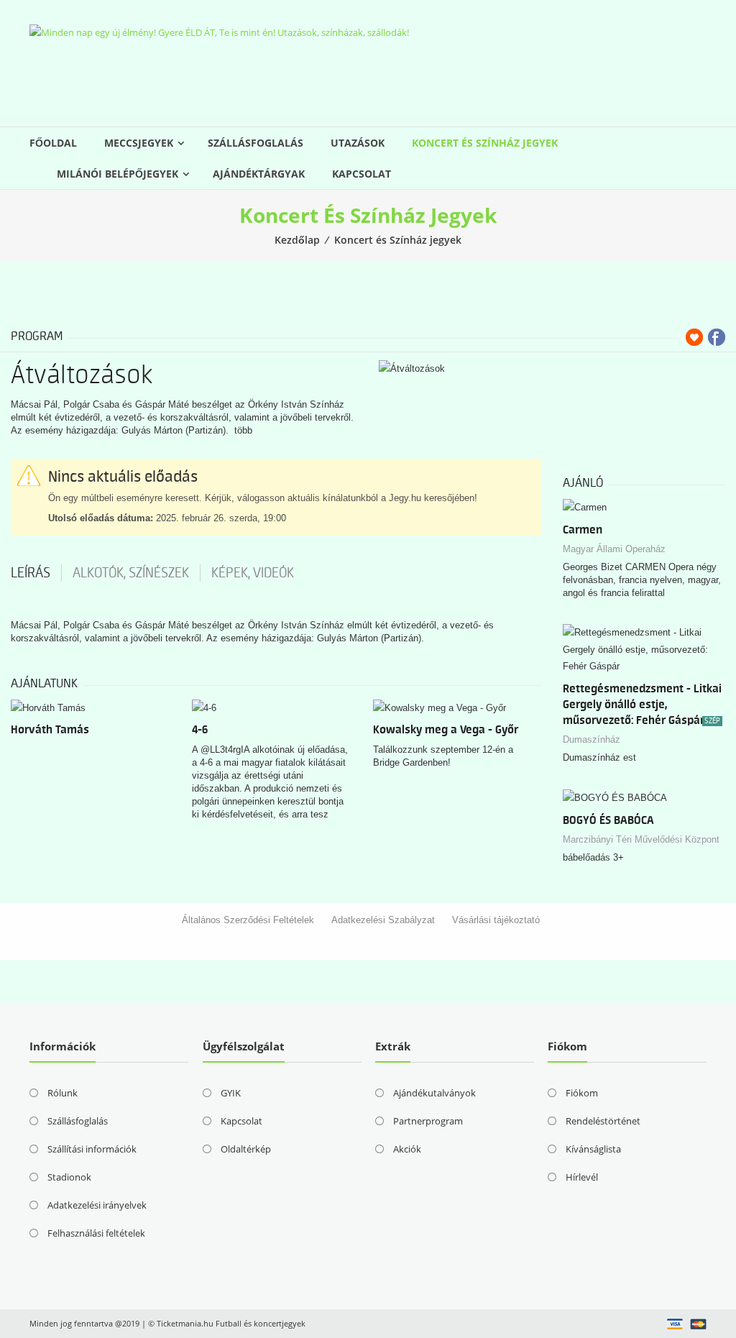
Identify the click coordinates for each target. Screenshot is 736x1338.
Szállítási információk (92, 1148)
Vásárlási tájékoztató (496, 920)
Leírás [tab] (30, 573)
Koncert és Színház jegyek (485, 143)
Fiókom (582, 1092)
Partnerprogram (428, 1120)
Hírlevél (582, 1176)
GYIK (231, 1092)
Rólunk (62, 1092)
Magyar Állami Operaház (614, 549)
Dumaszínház (591, 739)
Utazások (358, 143)
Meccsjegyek (138, 143)
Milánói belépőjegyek (117, 173)
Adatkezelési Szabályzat (383, 920)
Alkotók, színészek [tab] (131, 573)
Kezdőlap (297, 240)
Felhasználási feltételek (96, 1233)
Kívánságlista (593, 1148)
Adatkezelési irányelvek (97, 1205)
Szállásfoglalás (255, 143)
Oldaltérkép (246, 1148)
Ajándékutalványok (434, 1092)
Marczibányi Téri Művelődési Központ (641, 839)
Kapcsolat (361, 173)
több (243, 430)
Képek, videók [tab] (252, 573)
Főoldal (53, 143)
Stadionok (69, 1176)
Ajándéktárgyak (259, 173)
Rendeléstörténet (603, 1120)
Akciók (407, 1148)
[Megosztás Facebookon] (716, 337)
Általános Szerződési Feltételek (248, 920)
